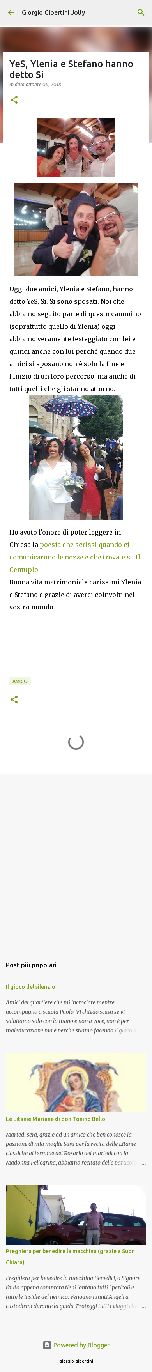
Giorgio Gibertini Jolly (53, 12)
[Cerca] (141, 12)
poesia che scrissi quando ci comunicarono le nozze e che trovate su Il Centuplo (74, 557)
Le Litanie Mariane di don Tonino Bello (55, 1119)
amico (20, 681)
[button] (14, 100)
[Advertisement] (76, 861)
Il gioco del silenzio (30, 987)
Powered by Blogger (81, 1345)
